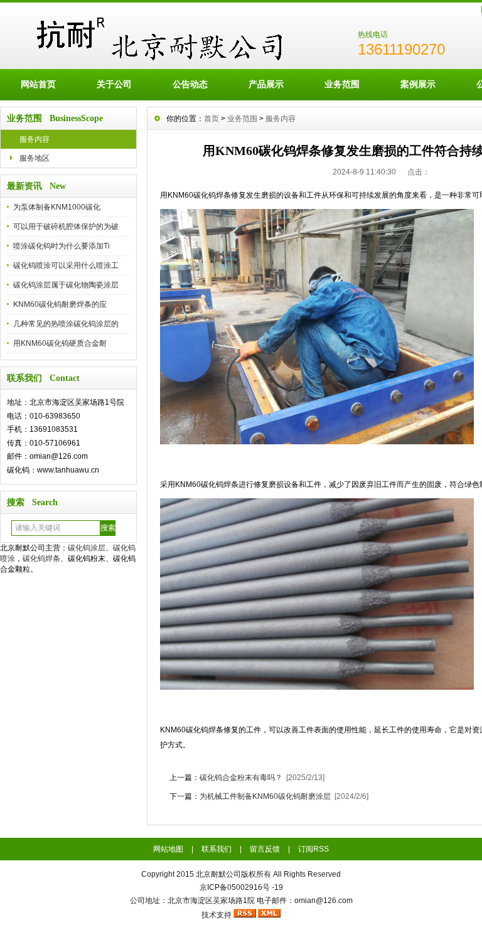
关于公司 (114, 84)
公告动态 (190, 84)
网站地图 (168, 849)
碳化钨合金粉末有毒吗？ (241, 777)
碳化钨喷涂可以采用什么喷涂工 (66, 265)
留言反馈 (265, 849)
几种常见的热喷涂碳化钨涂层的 (66, 323)
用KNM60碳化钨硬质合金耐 (60, 343)
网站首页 (38, 84)
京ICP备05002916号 (235, 887)
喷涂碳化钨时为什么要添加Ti (61, 246)
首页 (211, 118)
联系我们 (216, 849)
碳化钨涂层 (86, 547)
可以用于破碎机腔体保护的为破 (66, 226)
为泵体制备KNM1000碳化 (56, 207)
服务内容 (34, 139)
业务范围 (342, 84)
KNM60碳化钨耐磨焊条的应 (60, 304)
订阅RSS (313, 849)
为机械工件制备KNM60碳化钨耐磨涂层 (265, 796)
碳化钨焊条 (41, 558)
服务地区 (34, 158)
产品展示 (266, 84)
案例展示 (418, 84)
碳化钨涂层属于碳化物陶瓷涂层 (66, 285)
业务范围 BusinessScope (55, 118)
